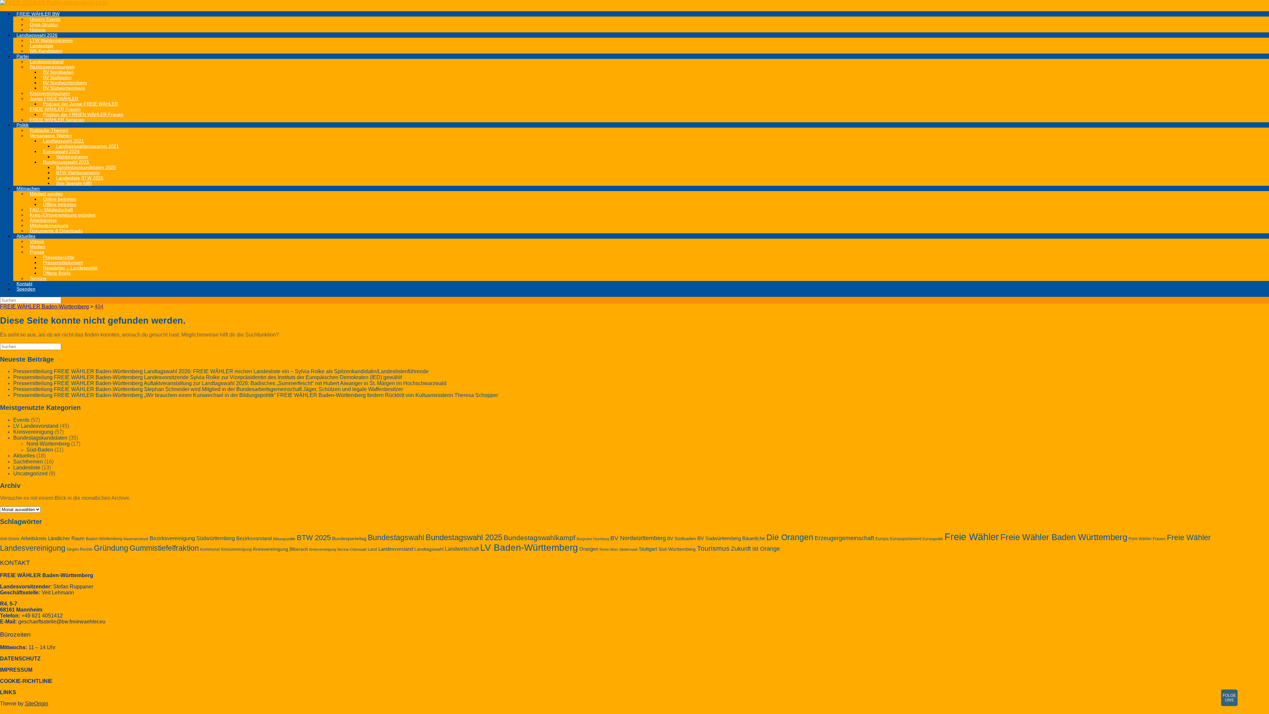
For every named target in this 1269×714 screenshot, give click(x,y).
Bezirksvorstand (254, 538)
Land (372, 549)
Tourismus (713, 548)
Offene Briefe (57, 273)
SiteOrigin (36, 703)
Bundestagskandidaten (40, 438)
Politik (23, 125)
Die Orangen (789, 537)
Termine (38, 278)
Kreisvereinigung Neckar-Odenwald (337, 549)
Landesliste (26, 467)
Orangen (588, 549)
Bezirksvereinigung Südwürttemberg (192, 538)
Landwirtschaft (462, 549)
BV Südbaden (681, 538)
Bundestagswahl (396, 537)
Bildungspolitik (284, 539)
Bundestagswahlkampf (539, 537)
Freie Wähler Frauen (1147, 538)
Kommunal (210, 549)
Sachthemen (28, 461)
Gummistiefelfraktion (164, 548)
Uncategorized (30, 473)
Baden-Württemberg (104, 538)
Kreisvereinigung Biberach (280, 549)
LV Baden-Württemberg (529, 547)
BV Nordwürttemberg (638, 538)
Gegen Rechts (80, 549)
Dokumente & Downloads (56, 230)
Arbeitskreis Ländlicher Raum (53, 538)
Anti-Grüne (9, 538)
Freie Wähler (971, 536)
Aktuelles (26, 236)
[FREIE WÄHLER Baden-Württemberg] (54, 3)
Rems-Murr (608, 549)
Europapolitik (933, 539)
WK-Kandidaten (46, 51)
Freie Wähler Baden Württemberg (1063, 537)
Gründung (111, 548)
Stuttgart (648, 549)
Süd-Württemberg (677, 549)
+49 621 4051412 (42, 615)
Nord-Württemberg (48, 444)
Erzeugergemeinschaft (844, 538)
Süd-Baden (39, 450)
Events (21, 420)
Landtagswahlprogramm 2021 (87, 146)
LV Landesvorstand (35, 426)
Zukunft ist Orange (755, 548)
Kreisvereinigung (33, 432)
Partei (23, 56)
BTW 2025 (314, 538)
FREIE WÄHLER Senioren (57, 119)
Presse (37, 252)
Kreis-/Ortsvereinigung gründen (63, 215)
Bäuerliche (753, 538)
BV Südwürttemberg (719, 538)
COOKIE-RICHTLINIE (26, 681)
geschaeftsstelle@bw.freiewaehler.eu (61, 621)
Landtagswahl (428, 549)
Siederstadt (628, 549)
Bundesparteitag (349, 538)
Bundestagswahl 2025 (464, 537)
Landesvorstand (395, 549)
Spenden (26, 289)
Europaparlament (905, 538)
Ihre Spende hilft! (74, 183)
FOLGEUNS (1229, 697)
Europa (882, 538)
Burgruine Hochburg (593, 539)
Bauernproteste (136, 539)
